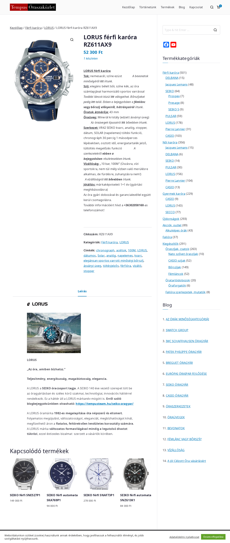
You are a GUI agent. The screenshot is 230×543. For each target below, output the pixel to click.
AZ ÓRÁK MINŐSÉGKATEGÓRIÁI (187, 319)
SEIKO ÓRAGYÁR (177, 385)
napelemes (125, 256)
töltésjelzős (111, 266)
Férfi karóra (33, 28)
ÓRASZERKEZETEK (178, 406)
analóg (111, 256)
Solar (101, 256)
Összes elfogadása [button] (213, 536)
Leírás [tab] (82, 291)
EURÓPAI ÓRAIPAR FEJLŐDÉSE (186, 374)
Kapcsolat (196, 7)
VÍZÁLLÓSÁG (176, 450)
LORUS (49, 28)
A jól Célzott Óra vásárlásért (186, 461)
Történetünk (148, 7)
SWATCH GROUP (177, 330)
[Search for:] (191, 29)
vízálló (137, 266)
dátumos (90, 256)
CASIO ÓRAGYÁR (177, 396)
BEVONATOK (176, 428)
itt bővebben (113, 179)
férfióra (125, 266)
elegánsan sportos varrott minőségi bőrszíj (114, 261)
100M (132, 250)
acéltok (121, 250)
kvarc (138, 256)
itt (102, 81)
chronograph (105, 250)
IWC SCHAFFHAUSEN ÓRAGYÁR (187, 341)
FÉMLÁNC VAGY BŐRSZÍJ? (184, 439)
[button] (71, 39)
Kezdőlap (128, 7)
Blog (182, 7)
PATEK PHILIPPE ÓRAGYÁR (184, 352)
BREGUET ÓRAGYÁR (179, 363)
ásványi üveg (92, 266)
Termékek (167, 7)
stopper (89, 271)
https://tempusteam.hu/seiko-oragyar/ (105, 404)
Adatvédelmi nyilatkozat (184, 537)
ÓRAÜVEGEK (176, 417)
